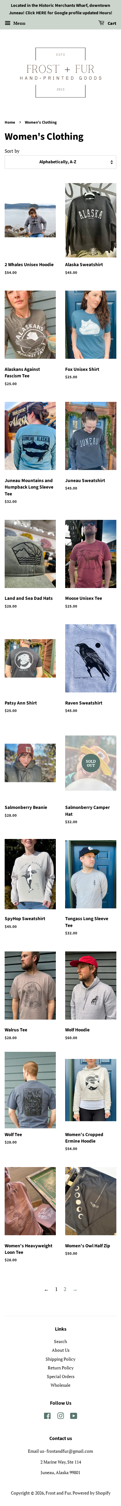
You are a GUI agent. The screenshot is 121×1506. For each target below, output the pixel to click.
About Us (60, 1350)
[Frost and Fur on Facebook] (47, 1417)
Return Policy (61, 1368)
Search (60, 1341)
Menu (18, 23)
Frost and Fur (58, 1493)
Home (10, 122)
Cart (111, 23)
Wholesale (60, 1385)
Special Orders (60, 1376)
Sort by (12, 151)
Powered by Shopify (91, 1493)
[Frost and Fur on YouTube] (73, 1417)
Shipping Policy (60, 1359)
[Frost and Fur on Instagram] (60, 1417)
